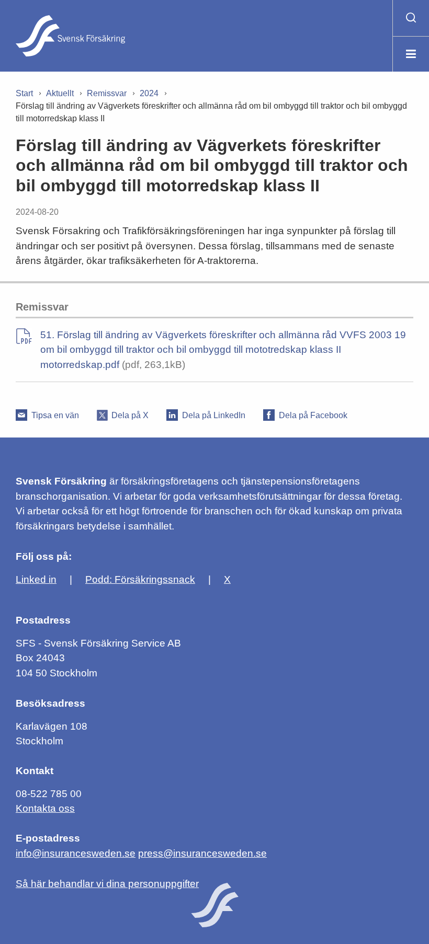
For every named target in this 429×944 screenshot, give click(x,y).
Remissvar (107, 93)
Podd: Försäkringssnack (140, 579)
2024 (149, 93)
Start (24, 93)
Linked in (36, 579)
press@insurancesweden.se (202, 853)
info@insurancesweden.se (76, 853)
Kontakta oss (45, 808)
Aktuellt (60, 93)
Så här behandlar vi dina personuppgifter (107, 883)
